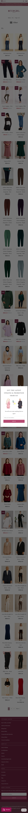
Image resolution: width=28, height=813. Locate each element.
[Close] (26, 387)
